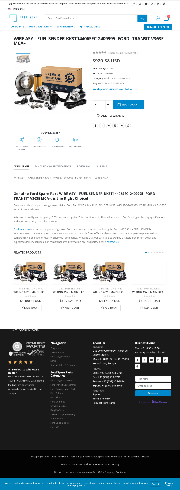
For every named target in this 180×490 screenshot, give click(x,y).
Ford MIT (54, 427)
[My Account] (158, 18)
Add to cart (130, 104)
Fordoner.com (22, 229)
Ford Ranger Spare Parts (63, 389)
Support (97, 394)
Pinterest (115, 125)
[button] (145, 252)
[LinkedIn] (158, 3)
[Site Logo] (23, 18)
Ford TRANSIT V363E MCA (111, 83)
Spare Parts (135, 456)
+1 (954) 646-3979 (112, 385)
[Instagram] (152, 3)
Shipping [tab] (101, 166)
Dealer (145, 456)
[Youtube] (146, 3)
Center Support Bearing (62, 414)
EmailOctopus (161, 402)
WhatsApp (128, 125)
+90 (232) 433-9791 (111, 372)
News (53, 360)
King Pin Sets (57, 410)
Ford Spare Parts (39, 26)
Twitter (102, 125)
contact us (113, 242)
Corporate (17, 26)
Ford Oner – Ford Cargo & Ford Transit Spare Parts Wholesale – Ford (93, 456)
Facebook (95, 125)
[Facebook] (134, 3)
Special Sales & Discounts (64, 365)
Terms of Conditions (71, 464)
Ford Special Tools (60, 422)
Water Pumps (57, 418)
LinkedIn (108, 125)
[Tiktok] (164, 3)
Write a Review (101, 398)
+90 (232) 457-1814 (113, 381)
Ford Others (56, 393)
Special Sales (92, 26)
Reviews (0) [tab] (83, 166)
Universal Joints (58, 405)
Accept (155, 484)
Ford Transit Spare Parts (117, 78)
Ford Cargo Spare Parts (62, 380)
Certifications (66, 26)
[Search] (142, 18)
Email (121, 125)
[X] (140, 3)
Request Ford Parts (104, 402)
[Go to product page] (31, 271)
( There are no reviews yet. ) (122, 52)
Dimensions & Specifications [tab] (53, 166)
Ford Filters (56, 397)
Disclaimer (120, 472)
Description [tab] (21, 166)
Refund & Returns (93, 464)
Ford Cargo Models (60, 356)
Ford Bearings (57, 401)
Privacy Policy (112, 464)
